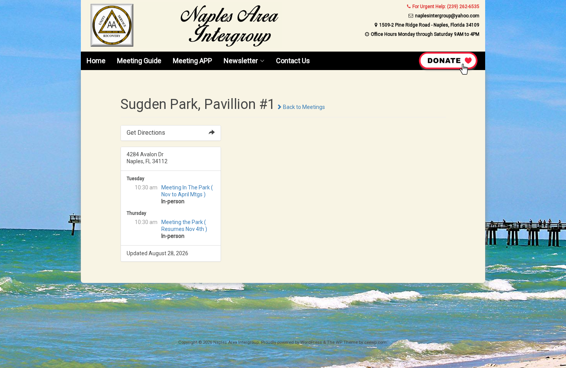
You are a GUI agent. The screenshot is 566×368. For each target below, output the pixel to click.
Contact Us (293, 61)
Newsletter (241, 61)
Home (96, 61)
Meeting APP (192, 61)
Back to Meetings (303, 107)
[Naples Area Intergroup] (184, 46)
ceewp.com (375, 342)
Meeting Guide (139, 61)
